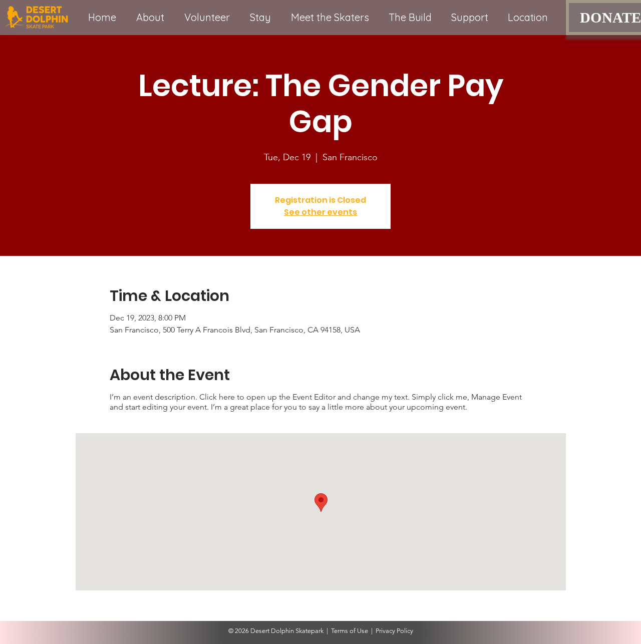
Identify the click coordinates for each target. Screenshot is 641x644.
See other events (320, 212)
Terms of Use (349, 630)
